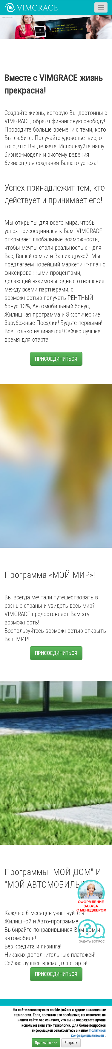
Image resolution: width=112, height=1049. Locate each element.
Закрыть (71, 1043)
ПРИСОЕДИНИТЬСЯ (56, 359)
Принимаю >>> (46, 1043)
